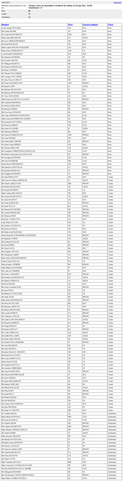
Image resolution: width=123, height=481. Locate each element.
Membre (5, 25)
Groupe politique (90, 25)
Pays (70, 25)
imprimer (117, 2)
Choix (110, 25)
